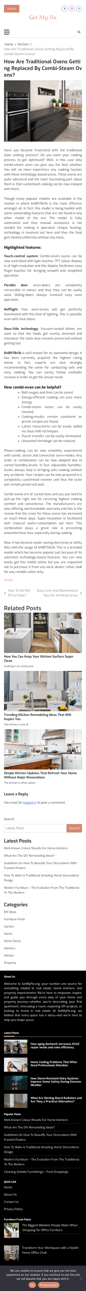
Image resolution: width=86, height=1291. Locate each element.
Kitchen (8, 580)
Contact (11, 8)
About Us (10, 1195)
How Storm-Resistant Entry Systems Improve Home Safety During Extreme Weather (56, 1082)
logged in (29, 802)
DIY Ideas (10, 912)
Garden (9, 926)
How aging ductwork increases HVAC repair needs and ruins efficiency (55, 1045)
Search (9, 819)
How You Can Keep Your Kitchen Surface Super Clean (39, 658)
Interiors (9, 948)
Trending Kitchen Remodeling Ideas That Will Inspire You (37, 717)
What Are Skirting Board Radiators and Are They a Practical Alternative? (56, 1099)
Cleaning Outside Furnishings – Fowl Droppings (36, 1172)
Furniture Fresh (14, 919)
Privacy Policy (13, 1209)
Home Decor (12, 941)
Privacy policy (49, 1285)
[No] (81, 1278)
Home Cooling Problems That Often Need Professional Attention (54, 1063)
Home (8, 934)
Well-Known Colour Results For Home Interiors (36, 848)
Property (10, 963)
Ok (32, 1285)
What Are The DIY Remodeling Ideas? (29, 856)
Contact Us (11, 1202)
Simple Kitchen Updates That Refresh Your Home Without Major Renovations (40, 775)
